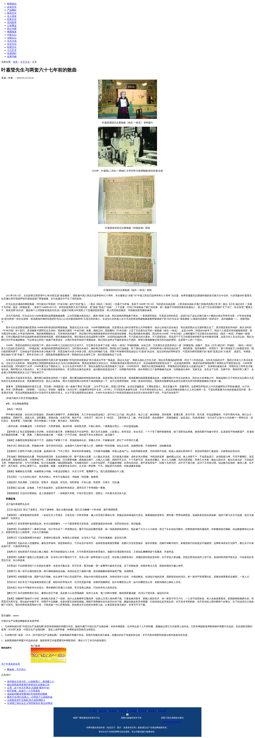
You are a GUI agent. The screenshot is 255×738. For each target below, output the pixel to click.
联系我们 (152, 711)
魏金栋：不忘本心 (16, 669)
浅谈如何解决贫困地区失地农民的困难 (27, 694)
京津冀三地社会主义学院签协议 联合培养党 (30, 703)
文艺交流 (25, 62)
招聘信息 (113, 711)
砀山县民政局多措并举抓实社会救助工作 (28, 684)
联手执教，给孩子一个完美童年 (23, 691)
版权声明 (103, 711)
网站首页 (162, 711)
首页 (15, 62)
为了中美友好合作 (10, 664)
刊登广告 (122, 711)
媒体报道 (142, 711)
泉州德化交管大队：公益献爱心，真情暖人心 (30, 681)
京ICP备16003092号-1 (172, 722)
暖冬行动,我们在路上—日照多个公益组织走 (30, 697)
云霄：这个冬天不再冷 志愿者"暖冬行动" (28, 687)
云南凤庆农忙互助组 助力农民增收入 (26, 700)
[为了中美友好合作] (48, 661)
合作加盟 (132, 711)
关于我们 (93, 711)
